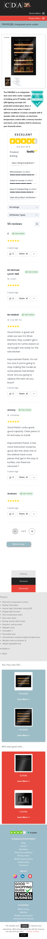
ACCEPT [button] (24, 935)
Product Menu (35, 18)
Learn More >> (23, 699)
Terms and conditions (23, 852)
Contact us (23, 865)
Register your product (23, 915)
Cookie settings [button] (33, 931)
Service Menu (35, 13)
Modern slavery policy (23, 859)
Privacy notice (23, 855)
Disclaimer (23, 849)
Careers (23, 846)
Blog (23, 843)
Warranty (23, 912)
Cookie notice (23, 862)
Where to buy (18, 544)
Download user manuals (23, 918)
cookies (24, 926)
